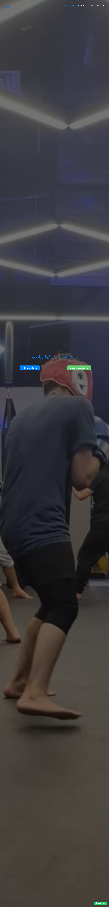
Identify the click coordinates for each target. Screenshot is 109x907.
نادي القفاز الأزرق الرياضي (54, 356)
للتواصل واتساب (101, 5)
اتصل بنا (90, 5)
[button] (100, 903)
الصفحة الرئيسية (70, 5)
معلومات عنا (81, 5)
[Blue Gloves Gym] (7, 5)
